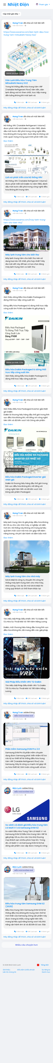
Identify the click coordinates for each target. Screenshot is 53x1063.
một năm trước (18, 26)
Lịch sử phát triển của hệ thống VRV (23, 177)
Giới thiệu (6, 970)
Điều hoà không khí (23, 716)
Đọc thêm (8, 141)
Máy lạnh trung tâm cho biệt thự (22, 254)
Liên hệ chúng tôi (9, 972)
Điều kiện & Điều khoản (26, 970)
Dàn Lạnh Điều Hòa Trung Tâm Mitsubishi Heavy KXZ (21, 82)
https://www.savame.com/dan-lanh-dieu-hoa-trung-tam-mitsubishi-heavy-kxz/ (26, 33)
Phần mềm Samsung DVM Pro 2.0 (22, 749)
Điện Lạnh (17, 788)
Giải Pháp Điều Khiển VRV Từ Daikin (23, 682)
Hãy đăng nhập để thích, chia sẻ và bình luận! (24, 107)
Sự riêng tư (46, 970)
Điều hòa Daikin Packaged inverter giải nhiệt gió (25, 478)
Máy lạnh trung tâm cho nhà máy (22, 576)
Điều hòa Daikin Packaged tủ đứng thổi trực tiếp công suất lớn (25, 371)
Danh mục (46, 972)
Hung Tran (18, 23)
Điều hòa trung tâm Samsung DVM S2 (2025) (25, 905)
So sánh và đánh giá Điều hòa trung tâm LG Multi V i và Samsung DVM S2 (26, 826)
